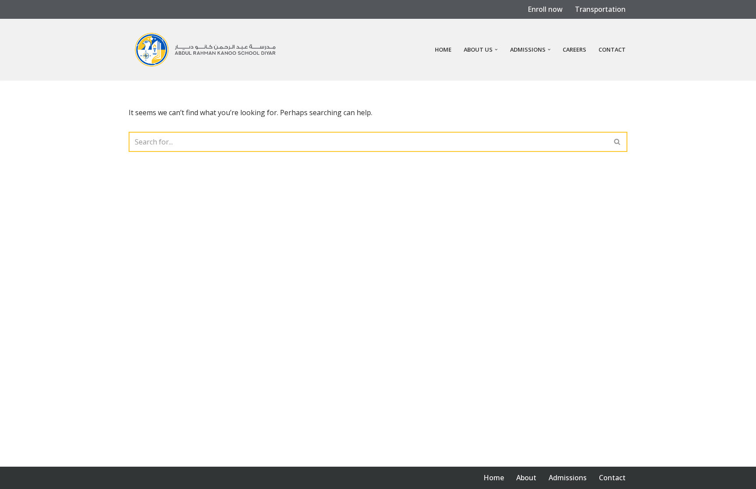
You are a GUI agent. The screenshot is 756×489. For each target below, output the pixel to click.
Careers (574, 49)
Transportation (600, 9)
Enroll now (545, 9)
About (526, 477)
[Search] (617, 142)
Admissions (568, 477)
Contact (612, 49)
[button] (496, 49)
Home (443, 49)
